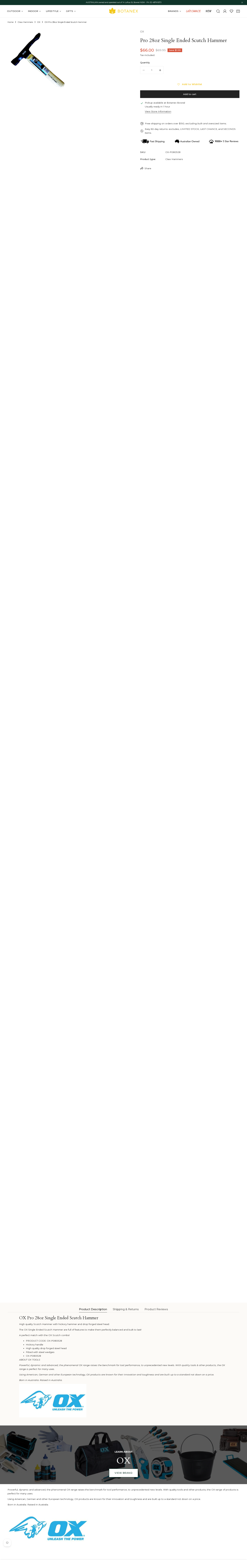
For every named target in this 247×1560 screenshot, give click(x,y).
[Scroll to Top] (241, 1543)
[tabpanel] (123, 1366)
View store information (158, 111)
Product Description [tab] (93, 1309)
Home (10, 22)
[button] (238, 11)
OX (38, 22)
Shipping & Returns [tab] (126, 1309)
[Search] (218, 11)
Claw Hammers (25, 22)
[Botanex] (123, 11)
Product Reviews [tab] (156, 1309)
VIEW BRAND (123, 1472)
